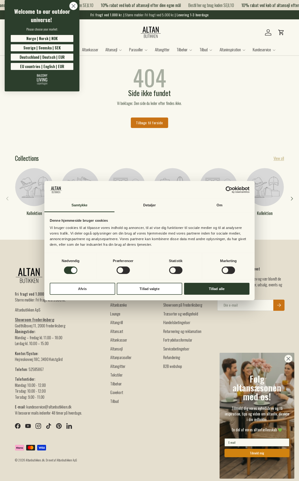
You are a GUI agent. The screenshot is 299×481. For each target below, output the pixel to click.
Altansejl (111, 49)
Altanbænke (118, 305)
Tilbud (203, 49)
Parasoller (136, 49)
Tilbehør (182, 49)
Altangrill (116, 322)
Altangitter (162, 49)
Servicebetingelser (176, 349)
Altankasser (90, 49)
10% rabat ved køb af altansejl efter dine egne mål (138, 5)
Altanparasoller (121, 357)
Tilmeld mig (257, 452)
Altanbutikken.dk (35, 460)
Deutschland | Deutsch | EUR (42, 57)
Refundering (171, 357)
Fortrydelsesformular (177, 340)
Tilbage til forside (149, 122)
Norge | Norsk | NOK (42, 38)
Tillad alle (216, 289)
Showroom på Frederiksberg (182, 305)
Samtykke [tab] (79, 205)
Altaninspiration (230, 49)
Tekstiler (116, 375)
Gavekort (116, 392)
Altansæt (116, 331)
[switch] (123, 270)
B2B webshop (172, 366)
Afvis (82, 289)
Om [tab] (219, 205)
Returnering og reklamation (182, 331)
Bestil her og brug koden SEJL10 (208, 5)
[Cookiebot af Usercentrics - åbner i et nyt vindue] (229, 189)
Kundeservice (262, 49)
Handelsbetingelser (176, 322)
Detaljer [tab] (149, 205)
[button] (281, 32)
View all (279, 158)
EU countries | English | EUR (42, 66)
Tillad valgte (149, 289)
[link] (42, 79)
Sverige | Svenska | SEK (42, 48)
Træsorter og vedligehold (180, 314)
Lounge (115, 314)
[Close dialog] (73, 6)
